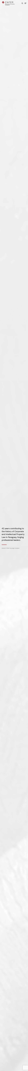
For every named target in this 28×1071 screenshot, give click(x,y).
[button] (25, 3)
